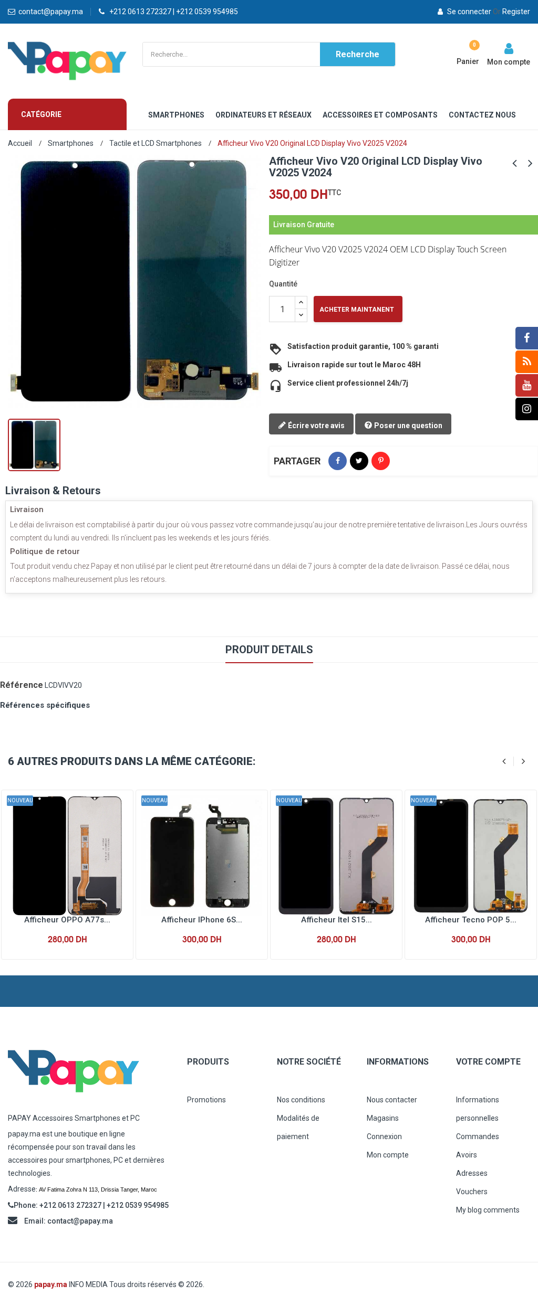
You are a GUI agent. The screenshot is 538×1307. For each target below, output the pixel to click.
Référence (21, 685)
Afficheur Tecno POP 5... (470, 920)
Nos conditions (301, 1100)
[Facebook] (526, 338)
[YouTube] (526, 385)
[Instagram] (526, 409)
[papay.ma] (89, 1071)
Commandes (477, 1136)
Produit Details (269, 649)
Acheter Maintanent (356, 309)
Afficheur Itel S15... (336, 920)
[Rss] (526, 361)
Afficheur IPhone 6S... (201, 920)
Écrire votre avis (315, 425)
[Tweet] (359, 461)
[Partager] (337, 461)
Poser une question (407, 425)
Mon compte (388, 1155)
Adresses (472, 1173)
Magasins (383, 1118)
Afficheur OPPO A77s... (67, 920)
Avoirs (466, 1155)
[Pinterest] (380, 461)
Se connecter (469, 11)
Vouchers (472, 1191)
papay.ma (50, 1284)
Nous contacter (392, 1100)
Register (511, 11)
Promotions (206, 1100)
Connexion (384, 1136)
